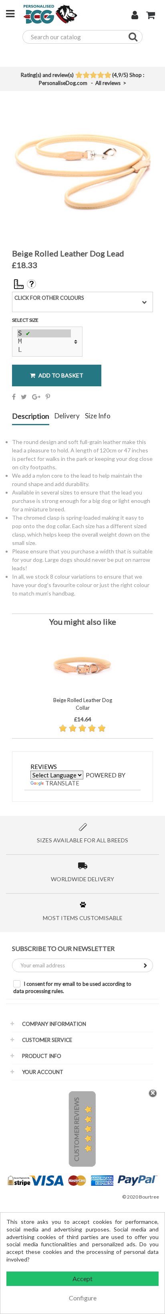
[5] (107, 76)
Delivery (67, 416)
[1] (78, 76)
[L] (44, 350)
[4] (100, 76)
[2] (85, 76)
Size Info (98, 416)
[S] (44, 333)
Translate (62, 783)
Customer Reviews (76, 1129)
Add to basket (60, 375)
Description (30, 416)
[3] (93, 76)
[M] (44, 341)
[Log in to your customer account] (134, 16)
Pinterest (48, 397)
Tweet (24, 397)
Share (14, 397)
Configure (83, 1298)
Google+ (36, 397)
